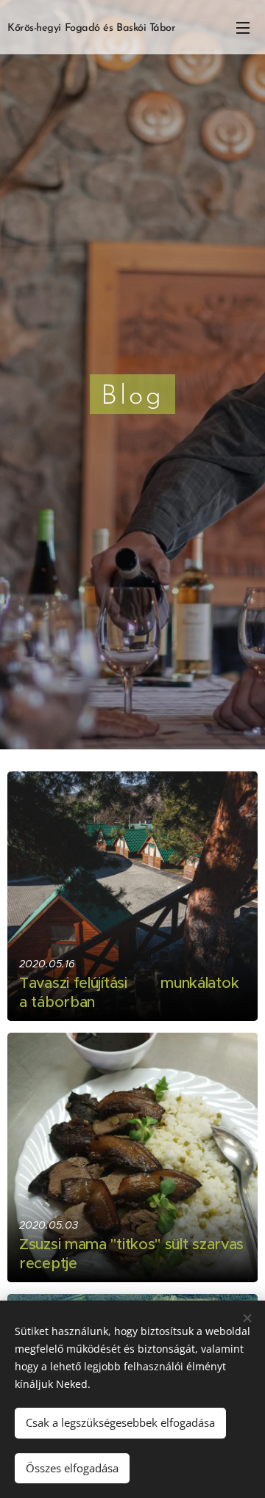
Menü (243, 27)
